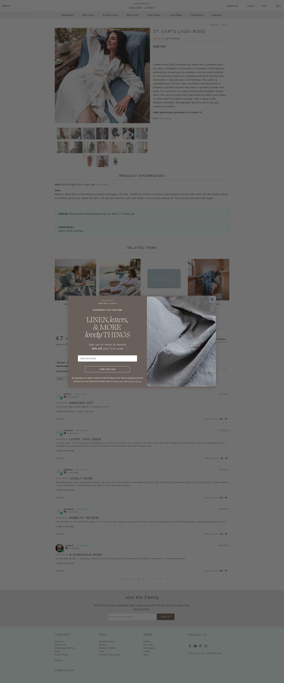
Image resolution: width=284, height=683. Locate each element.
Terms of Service (134, 381)
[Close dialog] (212, 299)
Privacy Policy (118, 381)
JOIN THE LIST (107, 369)
